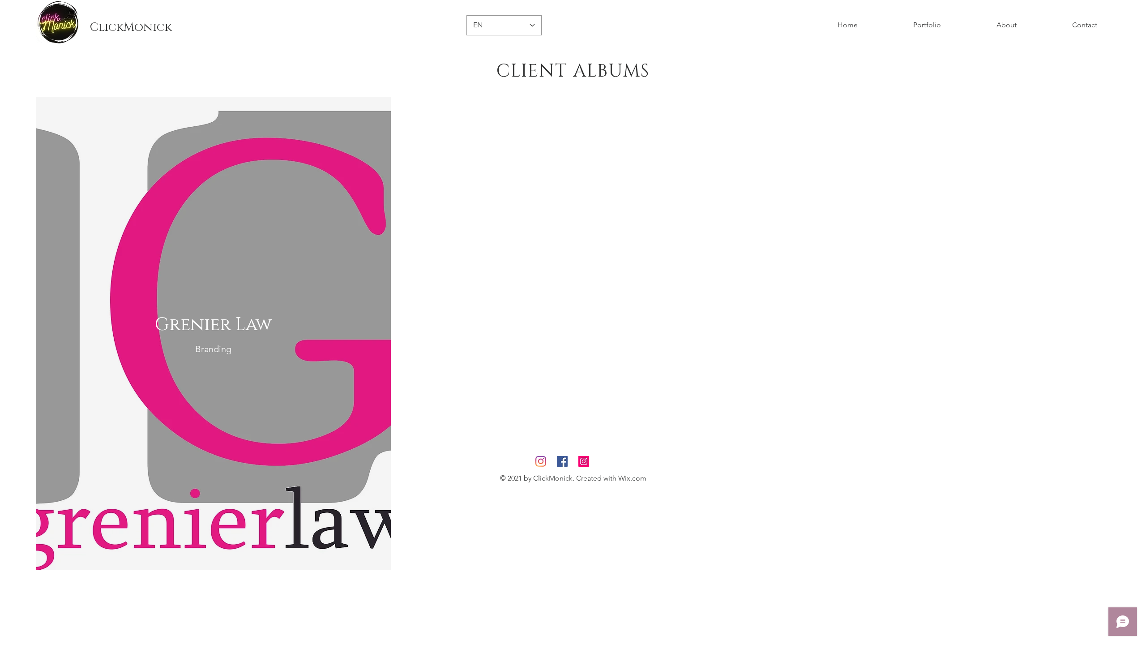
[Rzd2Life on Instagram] (540, 461)
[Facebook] (562, 461)
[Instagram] (583, 461)
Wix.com (632, 478)
